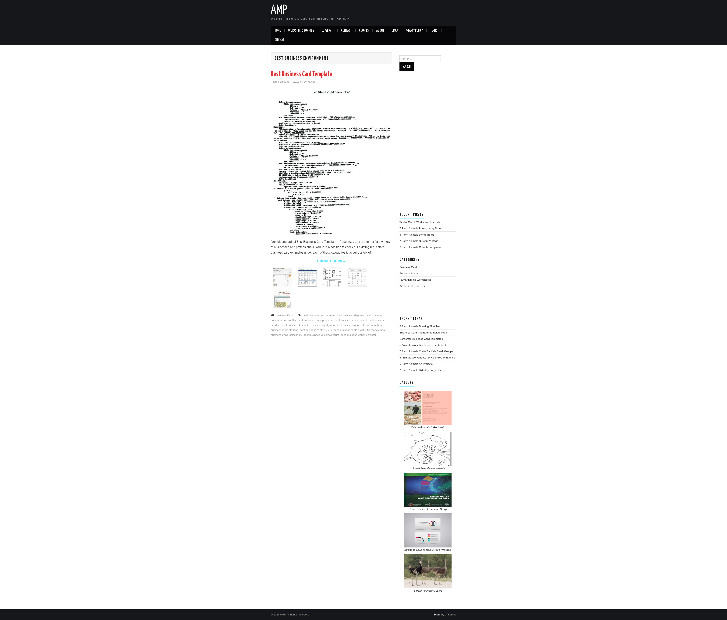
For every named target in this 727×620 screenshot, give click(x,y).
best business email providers (315, 320)
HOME (278, 30)
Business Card (284, 315)
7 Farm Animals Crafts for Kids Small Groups (426, 351)
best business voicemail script (321, 334)
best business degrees (350, 315)
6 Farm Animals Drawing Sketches (420, 326)
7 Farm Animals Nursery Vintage (418, 240)
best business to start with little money (356, 329)
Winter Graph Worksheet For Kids (419, 222)
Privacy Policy (414, 30)
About (380, 30)
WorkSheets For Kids (301, 30)
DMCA (395, 30)
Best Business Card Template (301, 74)
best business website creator (358, 334)
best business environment (351, 320)
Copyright (327, 30)
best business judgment (321, 324)
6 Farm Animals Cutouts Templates (420, 247)
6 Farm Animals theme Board (416, 234)
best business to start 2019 (316, 329)
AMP (279, 10)
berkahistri (310, 81)
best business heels (294, 324)
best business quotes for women (356, 324)
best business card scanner (319, 315)
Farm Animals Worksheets (415, 279)
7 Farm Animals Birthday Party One (420, 370)
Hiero (437, 614)
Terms (434, 30)
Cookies (364, 30)
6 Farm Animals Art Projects (416, 363)
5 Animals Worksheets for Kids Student (422, 345)
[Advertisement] (427, 143)
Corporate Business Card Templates (421, 338)
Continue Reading (331, 260)
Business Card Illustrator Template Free (423, 332)
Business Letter (408, 273)
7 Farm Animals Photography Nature (421, 228)
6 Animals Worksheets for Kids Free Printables (427, 357)
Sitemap (279, 40)
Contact (346, 30)
